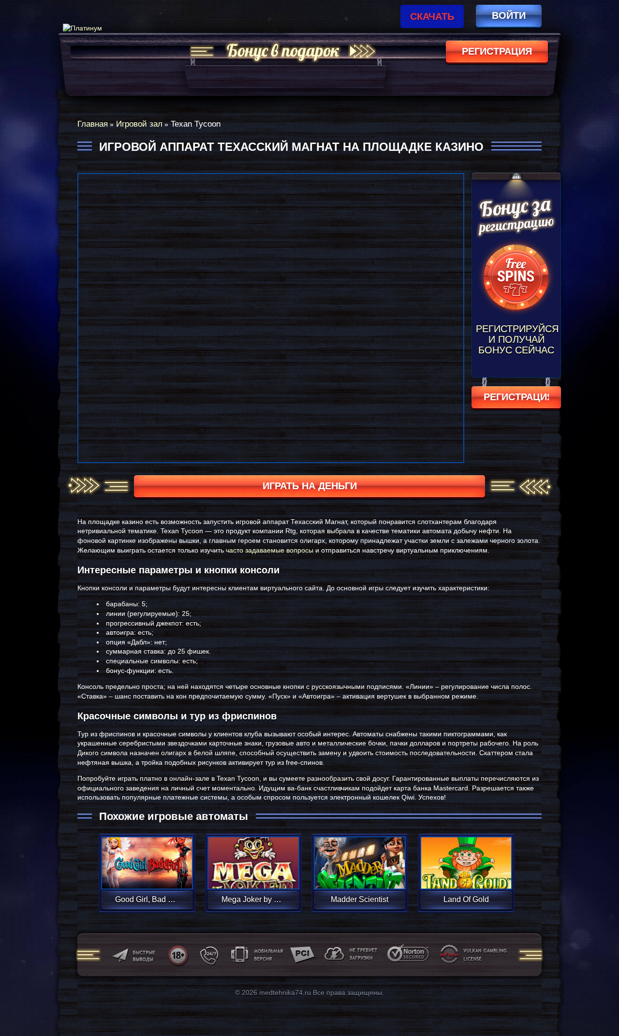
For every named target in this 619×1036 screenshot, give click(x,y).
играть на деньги (310, 486)
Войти (509, 15)
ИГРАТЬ (146, 856)
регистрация (497, 51)
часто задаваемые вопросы (269, 550)
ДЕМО (146, 874)
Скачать (432, 16)
